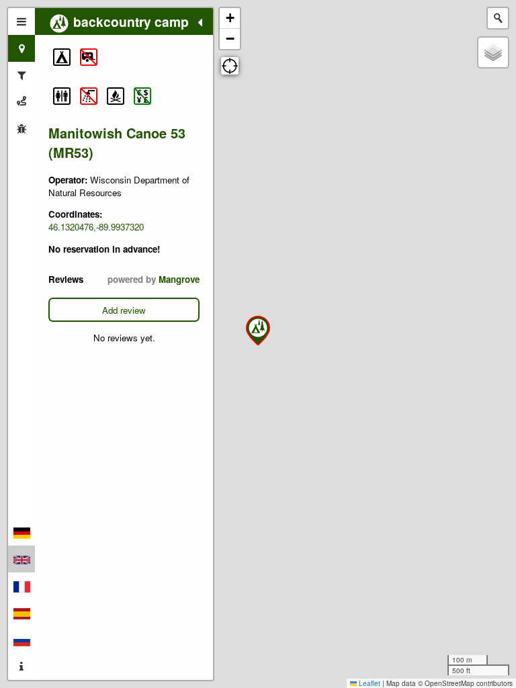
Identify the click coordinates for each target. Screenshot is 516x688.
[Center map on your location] (230, 66)
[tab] (21, 21)
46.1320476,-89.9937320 (96, 226)
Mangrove (179, 279)
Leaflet (368, 683)
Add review (124, 310)
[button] (61, 57)
